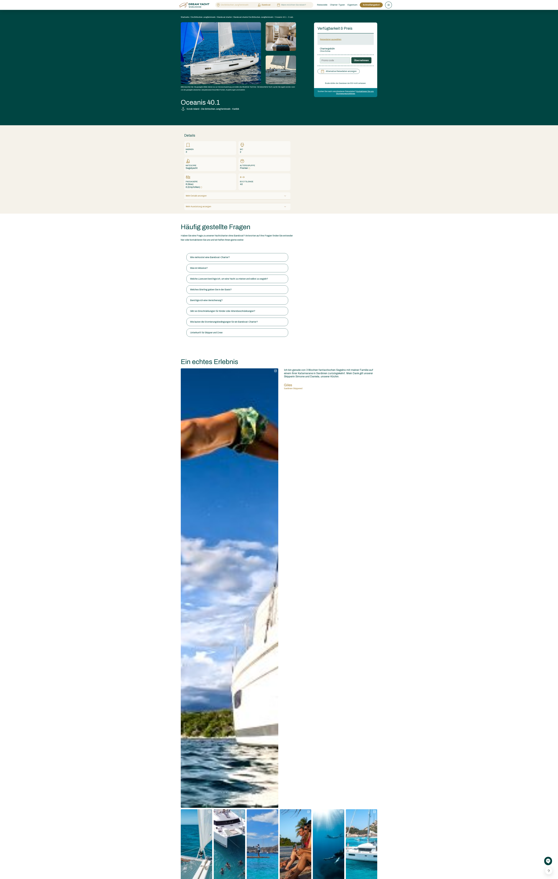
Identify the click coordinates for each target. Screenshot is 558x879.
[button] (237, 257)
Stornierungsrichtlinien (345, 94)
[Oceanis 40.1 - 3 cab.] (281, 36)
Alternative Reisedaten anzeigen (341, 71)
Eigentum (352, 5)
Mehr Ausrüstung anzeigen (198, 206)
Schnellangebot (371, 5)
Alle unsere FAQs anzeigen (194, 247)
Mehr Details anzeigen (196, 196)
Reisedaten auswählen (330, 39)
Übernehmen (361, 60)
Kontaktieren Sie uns (365, 91)
